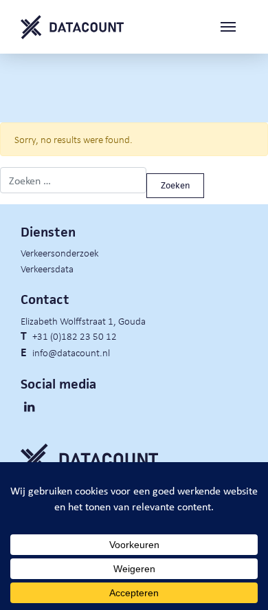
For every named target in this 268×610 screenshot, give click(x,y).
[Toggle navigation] (233, 27)
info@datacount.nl (71, 352)
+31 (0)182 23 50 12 (74, 335)
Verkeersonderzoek (60, 252)
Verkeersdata (47, 268)
